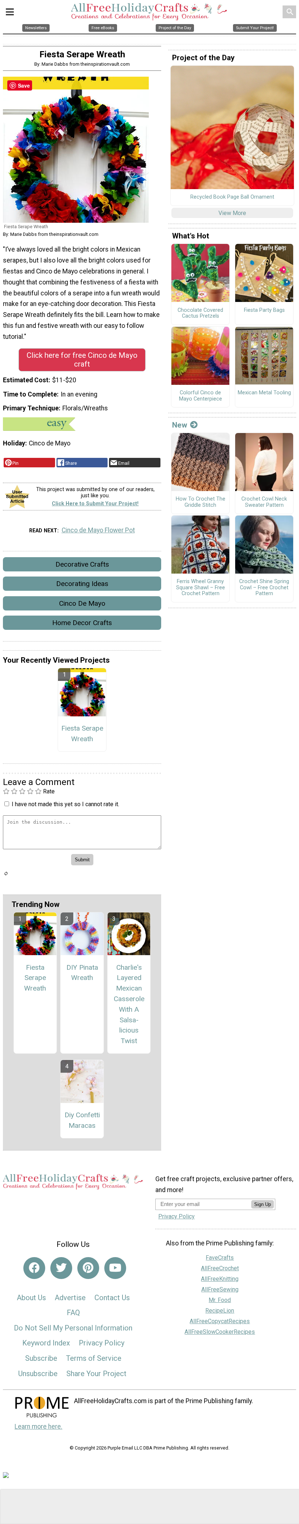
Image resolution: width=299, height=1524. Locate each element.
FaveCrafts (220, 1257)
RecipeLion (219, 1310)
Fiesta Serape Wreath (82, 733)
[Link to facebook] (34, 1268)
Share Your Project (96, 1373)
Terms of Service (93, 1358)
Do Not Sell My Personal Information (73, 1328)
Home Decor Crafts (82, 623)
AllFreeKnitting (219, 1278)
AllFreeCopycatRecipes (220, 1321)
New (179, 425)
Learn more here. (38, 1426)
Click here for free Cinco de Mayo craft (82, 359)
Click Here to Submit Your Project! (95, 504)
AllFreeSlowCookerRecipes (220, 1331)
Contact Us (112, 1297)
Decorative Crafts (82, 564)
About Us (31, 1297)
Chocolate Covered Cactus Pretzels (200, 313)
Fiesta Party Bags (264, 310)
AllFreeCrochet (220, 1268)
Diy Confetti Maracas (82, 1120)
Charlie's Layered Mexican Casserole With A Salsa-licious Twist (129, 1004)
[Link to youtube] (115, 1268)
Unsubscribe (38, 1373)
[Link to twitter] (61, 1268)
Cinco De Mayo (82, 603)
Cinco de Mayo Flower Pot (98, 530)
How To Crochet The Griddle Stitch (200, 502)
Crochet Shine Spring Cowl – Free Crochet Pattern (264, 588)
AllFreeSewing (219, 1289)
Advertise (70, 1297)
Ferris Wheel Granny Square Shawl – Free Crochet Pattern (200, 588)
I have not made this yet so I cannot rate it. (65, 804)
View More (232, 213)
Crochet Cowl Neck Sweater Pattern (264, 502)
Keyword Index (46, 1343)
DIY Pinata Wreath (82, 972)
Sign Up (262, 1204)
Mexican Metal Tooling (264, 393)
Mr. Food (220, 1300)
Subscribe (41, 1358)
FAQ (73, 1312)
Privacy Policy (101, 1343)
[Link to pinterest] (88, 1268)
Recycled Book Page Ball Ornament (232, 197)
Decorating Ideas (82, 583)
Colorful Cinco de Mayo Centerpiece (200, 396)
